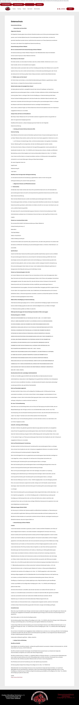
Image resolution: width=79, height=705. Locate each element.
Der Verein (30, 8)
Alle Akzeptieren (6, 4)
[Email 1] (64, 8)
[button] (70, 9)
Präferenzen (30, 4)
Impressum (66, 696)
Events (14, 8)
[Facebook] (59, 8)
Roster (24, 8)
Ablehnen (39, 4)
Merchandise (37, 8)
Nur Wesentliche (18, 4)
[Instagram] (57, 8)
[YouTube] (63, 8)
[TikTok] (61, 8)
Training (19, 8)
